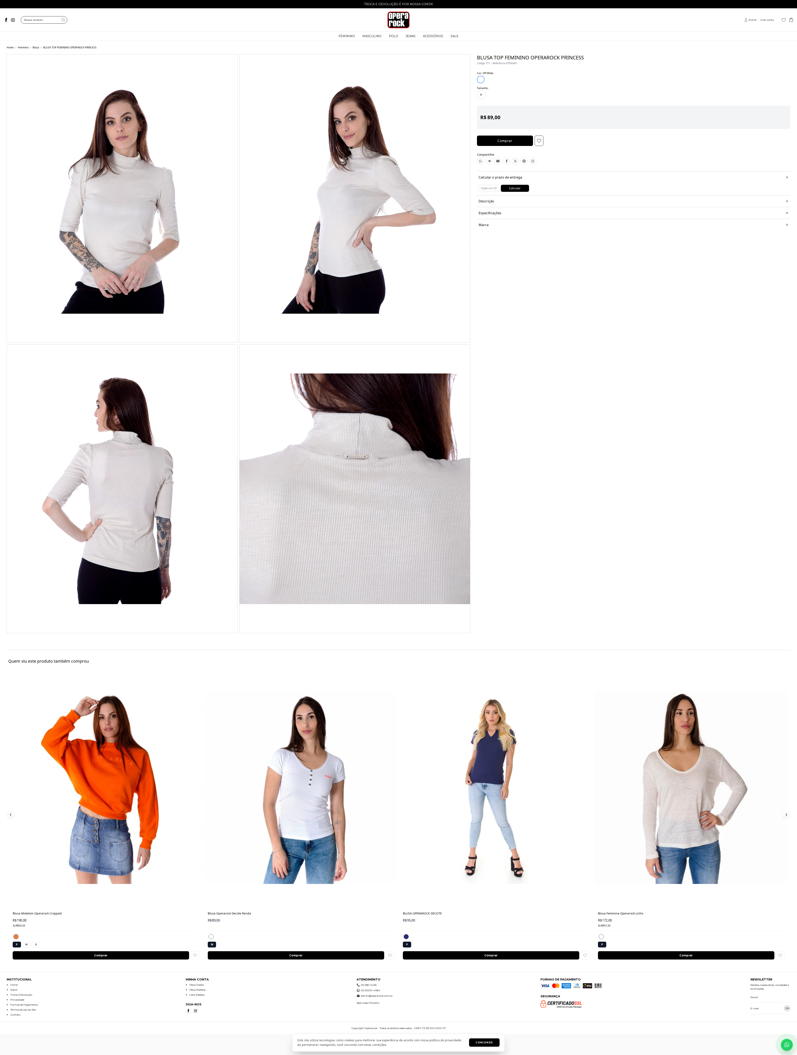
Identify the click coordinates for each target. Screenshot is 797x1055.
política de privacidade (445, 1040)
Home (10, 47)
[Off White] (601, 936)
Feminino (23, 47)
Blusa (36, 47)
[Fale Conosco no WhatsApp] (787, 1045)
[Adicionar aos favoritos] (195, 955)
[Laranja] (16, 936)
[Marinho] (406, 936)
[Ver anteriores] (11, 814)
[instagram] (13, 20)
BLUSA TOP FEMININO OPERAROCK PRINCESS (70, 47)
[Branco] (211, 936)
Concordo (484, 1042)
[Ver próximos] (785, 814)
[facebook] (6, 20)
